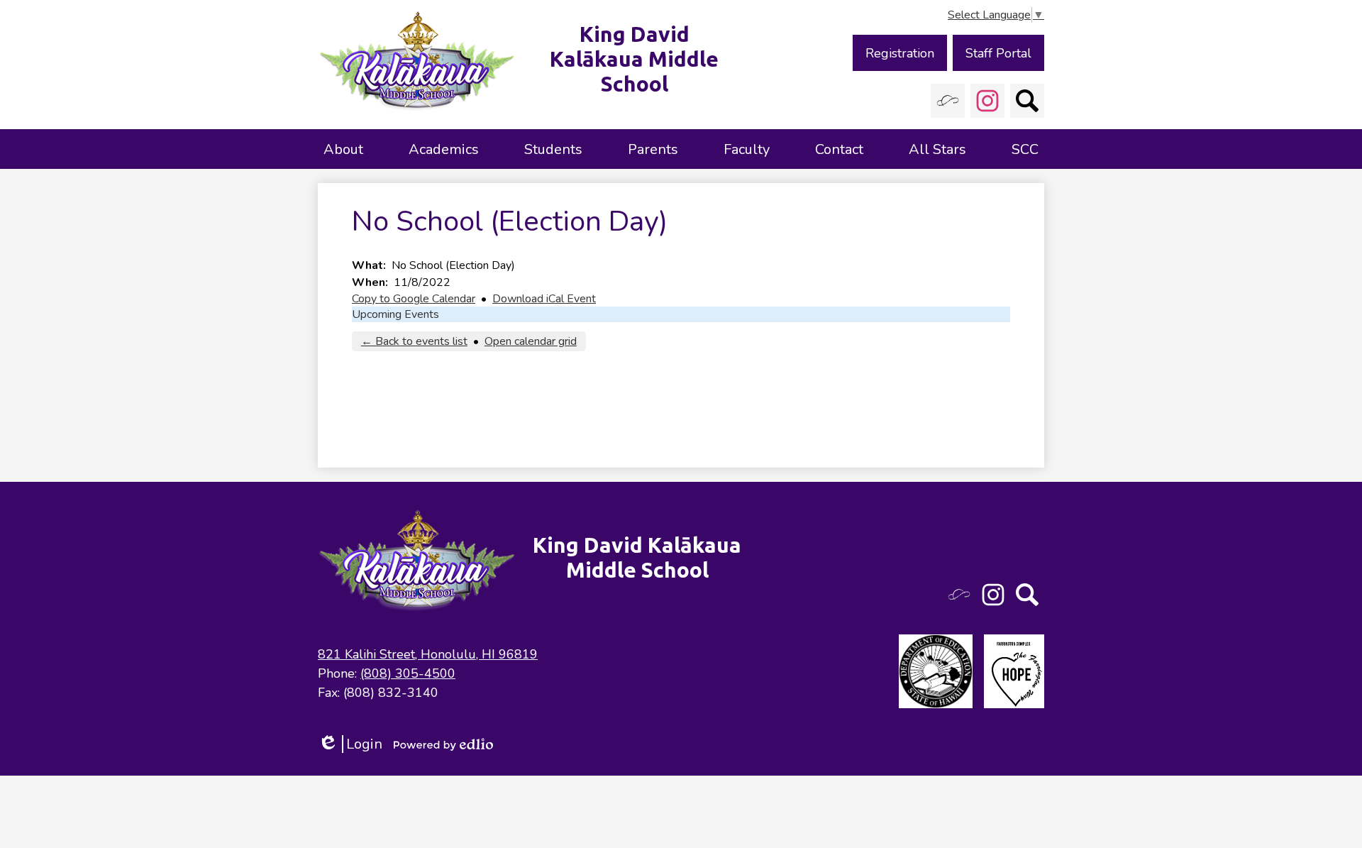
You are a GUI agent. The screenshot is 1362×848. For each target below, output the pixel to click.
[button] (343, 149)
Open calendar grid (531, 341)
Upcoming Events (395, 314)
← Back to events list (414, 341)
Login (350, 744)
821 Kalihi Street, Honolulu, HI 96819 (428, 654)
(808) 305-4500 (407, 673)
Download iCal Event (544, 299)
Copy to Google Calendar (413, 299)
